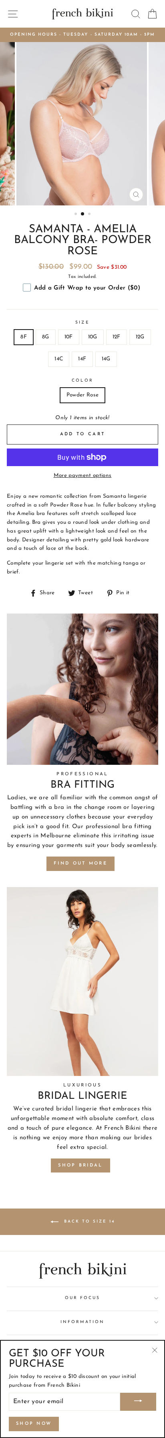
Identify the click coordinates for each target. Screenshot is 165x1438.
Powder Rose (82, 395)
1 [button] (76, 215)
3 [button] (90, 215)
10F (68, 337)
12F (117, 337)
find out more (80, 863)
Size (82, 322)
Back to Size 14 (88, 1221)
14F (82, 359)
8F (23, 337)
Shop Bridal (80, 1165)
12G (140, 337)
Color (82, 380)
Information (82, 1322)
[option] (82, 35)
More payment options (83, 475)
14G (106, 359)
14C (58, 359)
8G (45, 337)
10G (92, 337)
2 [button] (83, 214)
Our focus (83, 1298)
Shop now (34, 1424)
